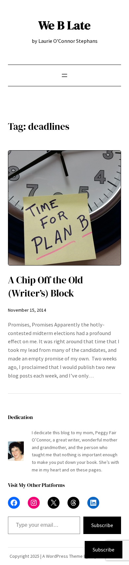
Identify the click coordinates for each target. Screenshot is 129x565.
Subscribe (102, 525)
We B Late (64, 25)
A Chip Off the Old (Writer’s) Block (45, 286)
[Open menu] (64, 75)
